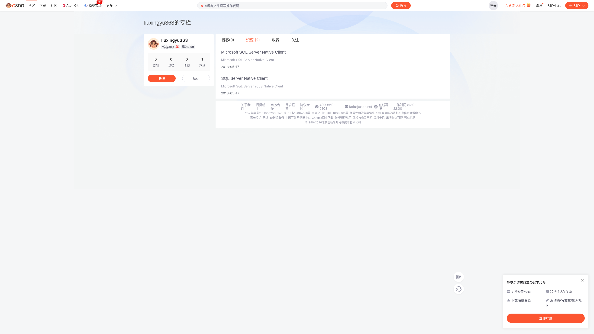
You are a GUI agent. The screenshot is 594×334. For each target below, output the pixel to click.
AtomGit (72, 5)
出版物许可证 (394, 117)
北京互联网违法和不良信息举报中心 (398, 113)
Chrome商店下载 (322, 117)
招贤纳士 (260, 106)
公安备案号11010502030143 (264, 113)
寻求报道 (290, 106)
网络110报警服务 (273, 117)
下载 (42, 5)
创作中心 (554, 5)
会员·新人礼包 (515, 5)
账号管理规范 (343, 117)
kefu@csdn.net (360, 107)
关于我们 (246, 106)
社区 (54, 5)
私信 (196, 78)
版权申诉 (379, 117)
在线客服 (383, 106)
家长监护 (255, 117)
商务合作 (275, 106)
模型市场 (95, 5)
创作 (577, 5)
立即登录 (545, 318)
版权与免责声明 (362, 117)
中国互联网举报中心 (297, 117)
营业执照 (409, 117)
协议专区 (305, 106)
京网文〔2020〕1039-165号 (330, 113)
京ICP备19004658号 (297, 113)
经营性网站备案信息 (362, 113)
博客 (31, 5)
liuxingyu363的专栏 (167, 22)
